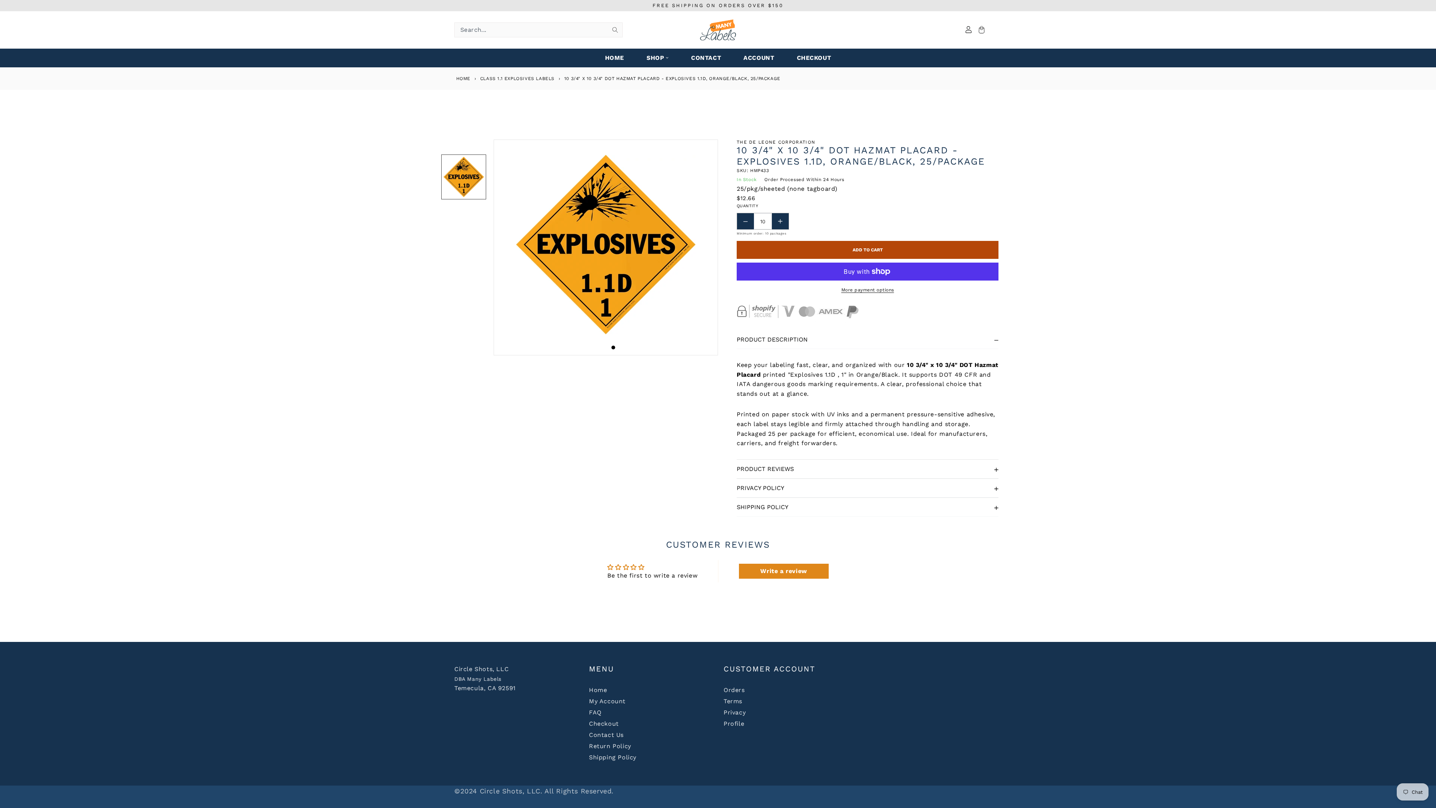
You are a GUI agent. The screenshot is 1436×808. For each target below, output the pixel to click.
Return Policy (610, 746)
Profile (734, 723)
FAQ (595, 712)
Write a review (783, 571)
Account (758, 57)
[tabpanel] (606, 247)
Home (462, 78)
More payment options (867, 290)
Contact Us (606, 734)
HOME (614, 57)
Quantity (747, 205)
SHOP (655, 57)
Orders (734, 690)
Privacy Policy (760, 488)
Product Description (772, 339)
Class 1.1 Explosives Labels (517, 78)
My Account (607, 701)
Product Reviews (765, 468)
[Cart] (980, 30)
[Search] (615, 29)
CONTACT (706, 57)
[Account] (968, 30)
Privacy (735, 712)
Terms (733, 701)
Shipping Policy (762, 507)
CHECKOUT (814, 57)
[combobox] (538, 29)
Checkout (604, 723)
